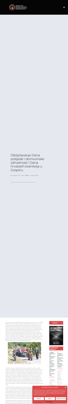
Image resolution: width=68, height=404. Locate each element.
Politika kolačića (49, 401)
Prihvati (39, 398)
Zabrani (50, 398)
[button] (65, 387)
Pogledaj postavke (60, 398)
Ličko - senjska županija (32, 175)
